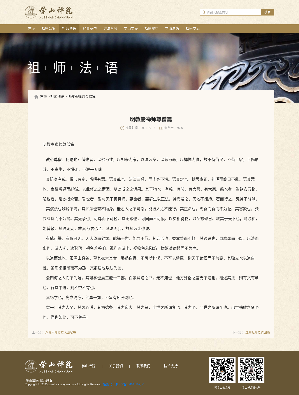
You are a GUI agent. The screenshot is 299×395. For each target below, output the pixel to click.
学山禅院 (88, 366)
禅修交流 (193, 28)
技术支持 (171, 366)
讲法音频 (110, 28)
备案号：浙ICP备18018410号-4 (123, 384)
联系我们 (143, 366)
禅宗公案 (49, 28)
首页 (31, 28)
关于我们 (116, 366)
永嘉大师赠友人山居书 (60, 332)
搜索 (267, 12)
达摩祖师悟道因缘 (257, 332)
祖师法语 (69, 28)
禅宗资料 (151, 28)
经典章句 (90, 28)
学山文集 (131, 28)
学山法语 (172, 28)
